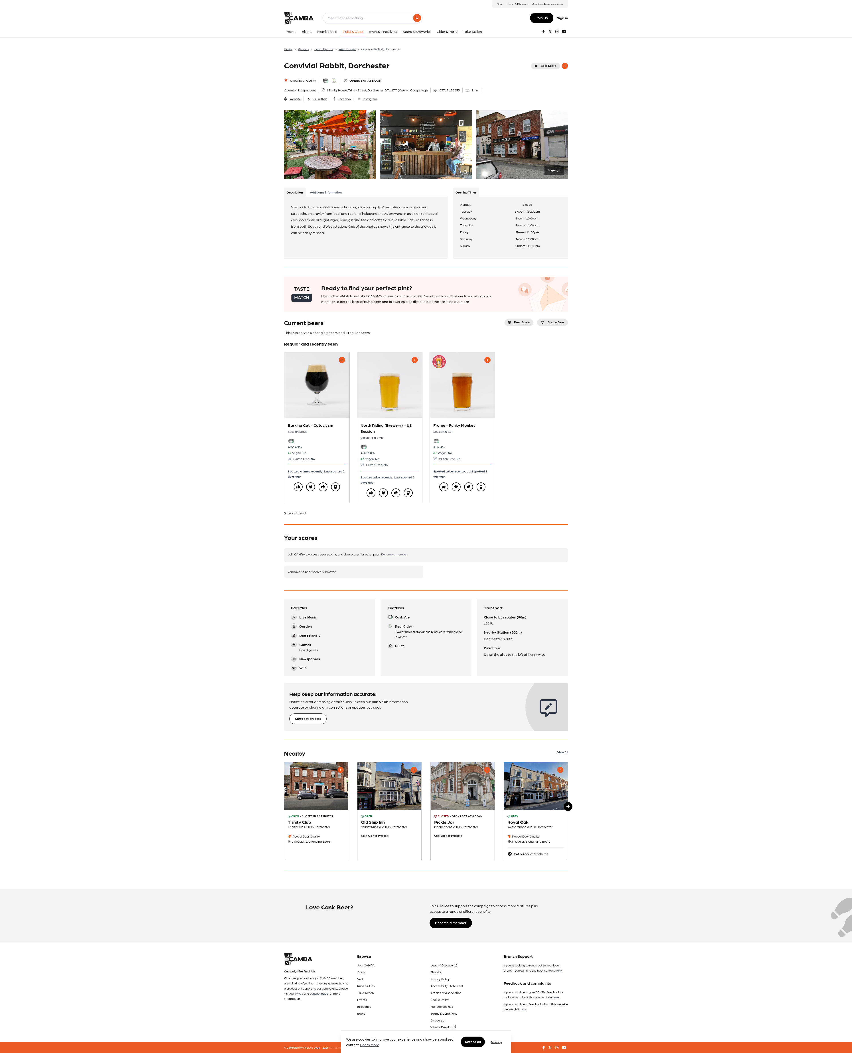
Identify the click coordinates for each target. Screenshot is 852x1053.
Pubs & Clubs (366, 986)
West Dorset (347, 49)
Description (295, 192)
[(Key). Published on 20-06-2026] (463, 811)
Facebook (344, 99)
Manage (496, 1042)
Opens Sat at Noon (365, 80)
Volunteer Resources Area (547, 4)
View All (562, 752)
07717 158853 (450, 90)
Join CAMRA (366, 965)
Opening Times (466, 192)
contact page (319, 993)
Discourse (437, 1020)
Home (288, 49)
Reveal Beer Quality (302, 80)
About (361, 972)
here (558, 970)
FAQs (299, 993)
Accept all (473, 1042)
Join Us (542, 18)
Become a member (394, 554)
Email (475, 90)
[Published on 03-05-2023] (536, 811)
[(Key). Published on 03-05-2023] (389, 811)
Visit (360, 979)
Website (295, 99)
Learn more (369, 1045)
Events (362, 999)
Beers (361, 1013)
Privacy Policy (440, 979)
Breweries (364, 1006)
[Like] (298, 486)
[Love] (310, 486)
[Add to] (565, 66)
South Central (323, 49)
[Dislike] (323, 486)
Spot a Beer (556, 322)
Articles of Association (446, 992)
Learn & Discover (517, 4)
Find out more (458, 301)
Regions (303, 49)
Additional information (326, 192)
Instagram (370, 99)
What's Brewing (441, 1027)
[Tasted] (335, 486)
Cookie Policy (439, 999)
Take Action (365, 992)
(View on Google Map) (413, 90)
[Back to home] (299, 18)
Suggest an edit (308, 718)
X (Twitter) (320, 99)
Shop (500, 4)
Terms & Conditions (443, 1013)
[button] (568, 806)
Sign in (562, 18)
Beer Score (548, 65)
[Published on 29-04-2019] (316, 811)
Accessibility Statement (446, 986)
